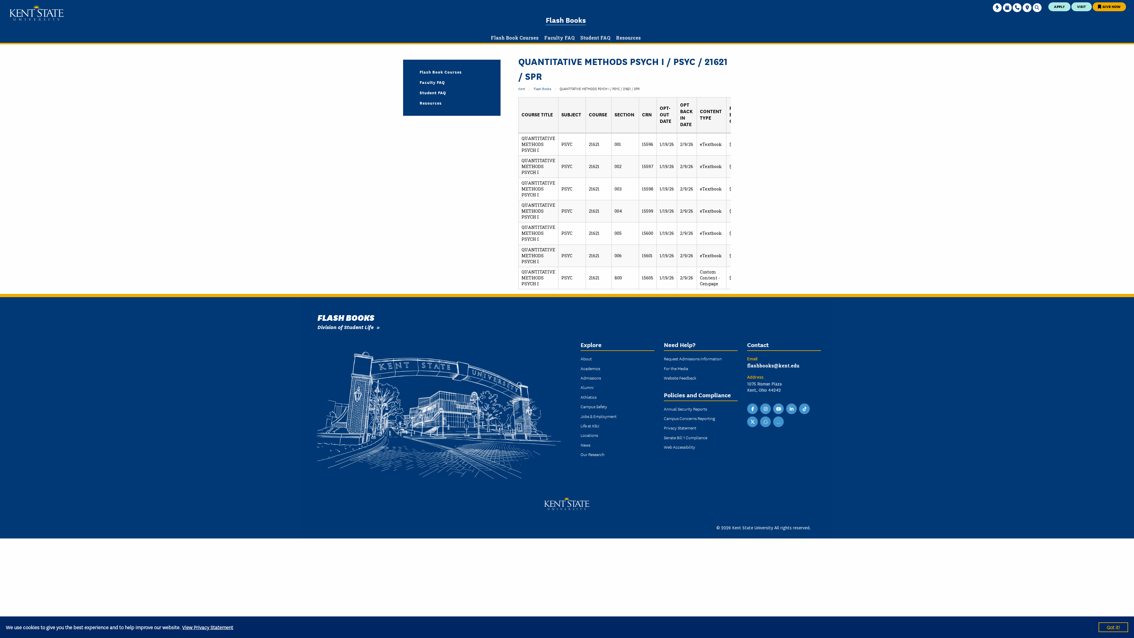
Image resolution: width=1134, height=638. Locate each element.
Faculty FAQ (432, 82)
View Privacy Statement (207, 627)
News (585, 445)
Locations (589, 435)
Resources (431, 102)
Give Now (1111, 6)
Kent (521, 88)
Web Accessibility (679, 447)
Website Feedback (680, 378)
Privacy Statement (680, 427)
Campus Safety (594, 406)
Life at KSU (590, 425)
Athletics (589, 397)
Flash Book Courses (441, 71)
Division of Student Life (345, 327)
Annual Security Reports (685, 409)
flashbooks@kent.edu (773, 365)
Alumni (587, 387)
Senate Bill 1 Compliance (685, 437)
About (586, 358)
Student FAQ (433, 92)
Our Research (593, 454)
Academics (590, 368)
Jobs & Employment (599, 416)
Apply (1059, 6)
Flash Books (566, 19)
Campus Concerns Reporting (689, 418)
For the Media (676, 368)
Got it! (1113, 627)
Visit (1081, 6)
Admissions (591, 378)
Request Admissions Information (693, 358)
